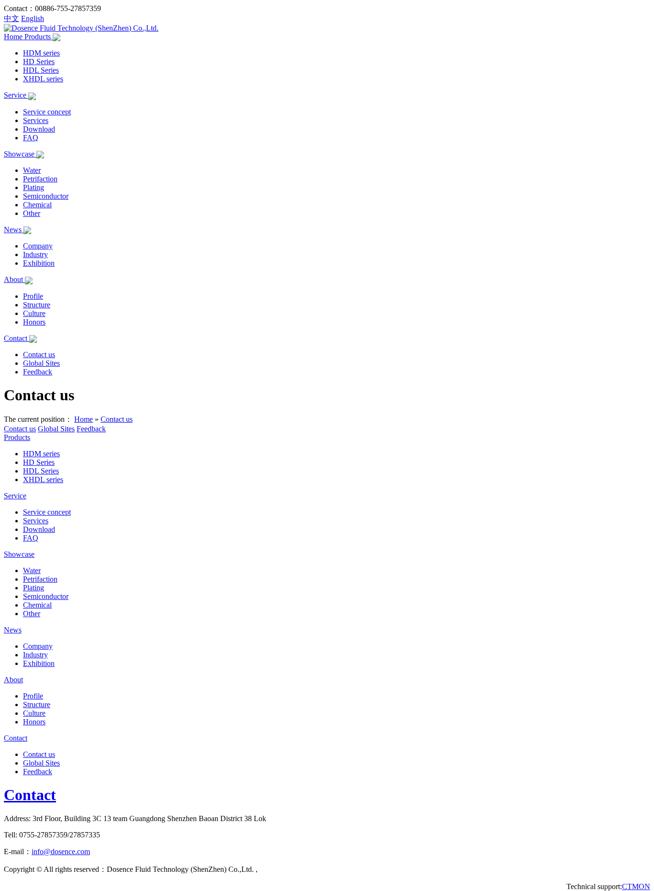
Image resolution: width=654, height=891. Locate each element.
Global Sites (41, 363)
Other (31, 213)
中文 (11, 18)
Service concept (47, 112)
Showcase (20, 154)
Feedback (37, 372)
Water (32, 170)
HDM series (41, 53)
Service (16, 95)
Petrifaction (40, 179)
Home (14, 37)
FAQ (30, 138)
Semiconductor (45, 196)
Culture (34, 313)
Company (38, 246)
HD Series (39, 61)
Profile (33, 296)
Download (39, 129)
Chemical (37, 205)
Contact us (39, 354)
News (13, 230)
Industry (35, 254)
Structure (36, 305)
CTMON (636, 886)
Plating (33, 187)
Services (35, 120)
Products (38, 37)
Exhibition (39, 263)
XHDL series (43, 79)
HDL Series (41, 70)
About (14, 279)
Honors (34, 322)
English (32, 18)
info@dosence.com (61, 851)
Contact (16, 338)
